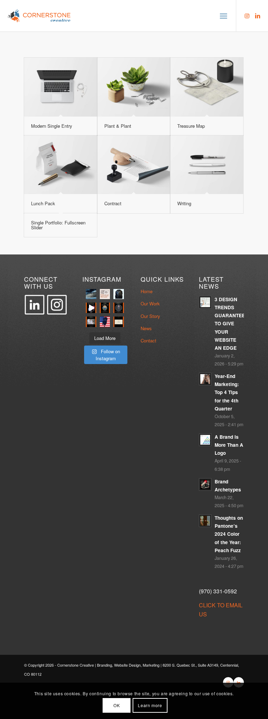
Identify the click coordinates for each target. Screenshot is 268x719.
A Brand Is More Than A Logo (229, 444)
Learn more (150, 705)
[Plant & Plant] (133, 87)
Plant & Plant (117, 126)
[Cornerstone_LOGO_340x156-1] (39, 15)
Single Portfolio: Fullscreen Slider (58, 225)
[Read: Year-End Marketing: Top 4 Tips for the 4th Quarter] (205, 379)
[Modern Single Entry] (60, 87)
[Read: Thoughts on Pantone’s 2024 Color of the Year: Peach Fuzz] (205, 520)
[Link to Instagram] (247, 15)
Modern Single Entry (51, 126)
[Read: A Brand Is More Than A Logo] (205, 439)
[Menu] (223, 15)
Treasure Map (191, 126)
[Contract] (133, 164)
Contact (148, 340)
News (146, 328)
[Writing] (206, 164)
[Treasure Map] (206, 87)
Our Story (150, 316)
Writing (184, 203)
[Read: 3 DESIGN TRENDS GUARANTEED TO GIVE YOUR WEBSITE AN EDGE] (205, 302)
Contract (112, 203)
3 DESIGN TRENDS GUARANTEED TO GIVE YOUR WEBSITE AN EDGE (231, 323)
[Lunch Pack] (60, 164)
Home (146, 291)
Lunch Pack (43, 203)
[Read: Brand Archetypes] (205, 484)
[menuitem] (223, 15)
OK (116, 705)
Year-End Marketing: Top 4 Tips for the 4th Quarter (227, 392)
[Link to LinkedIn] (257, 15)
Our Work (150, 303)
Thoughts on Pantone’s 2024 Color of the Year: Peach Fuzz (229, 534)
